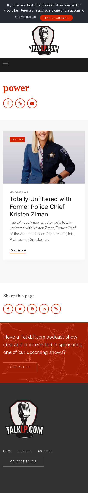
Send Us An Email (56, 18)
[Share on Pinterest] (32, 309)
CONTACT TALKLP (23, 461)
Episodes (17, 139)
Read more (18, 250)
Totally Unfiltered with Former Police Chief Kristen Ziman (41, 206)
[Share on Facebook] (8, 309)
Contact (45, 451)
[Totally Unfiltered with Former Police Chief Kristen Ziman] (44, 157)
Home (7, 451)
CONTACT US (20, 367)
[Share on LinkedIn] (44, 309)
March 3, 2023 (19, 191)
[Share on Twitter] (20, 309)
